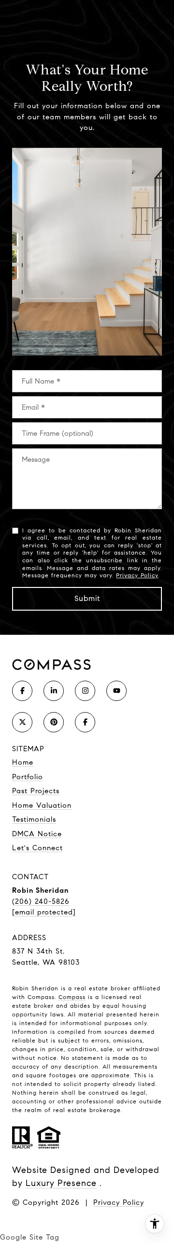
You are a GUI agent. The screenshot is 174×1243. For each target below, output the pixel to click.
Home (22, 762)
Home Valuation (42, 805)
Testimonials (34, 819)
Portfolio (27, 776)
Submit (87, 598)
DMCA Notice (37, 833)
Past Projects (35, 790)
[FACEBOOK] (22, 691)
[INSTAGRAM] (85, 691)
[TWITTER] (22, 722)
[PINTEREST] (54, 722)
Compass (72, 996)
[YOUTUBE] (116, 691)
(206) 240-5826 (41, 901)
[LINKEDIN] (54, 691)
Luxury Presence (61, 1183)
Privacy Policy (137, 575)
